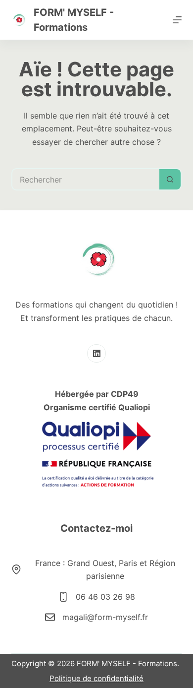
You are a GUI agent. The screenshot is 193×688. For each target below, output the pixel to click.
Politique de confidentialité (96, 678)
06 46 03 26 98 (105, 597)
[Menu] (177, 19)
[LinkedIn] (96, 353)
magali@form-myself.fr (105, 617)
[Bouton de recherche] (170, 179)
